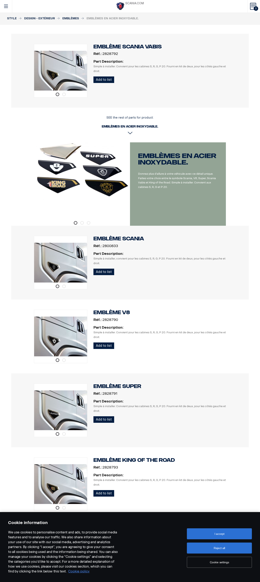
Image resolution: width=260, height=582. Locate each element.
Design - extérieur (39, 18)
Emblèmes (70, 18)
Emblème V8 (111, 312)
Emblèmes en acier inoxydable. (177, 159)
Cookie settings (219, 562)
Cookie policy (79, 571)
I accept (219, 533)
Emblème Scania (118, 239)
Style (12, 18)
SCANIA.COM (134, 3)
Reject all (219, 548)
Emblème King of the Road (134, 460)
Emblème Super (117, 386)
